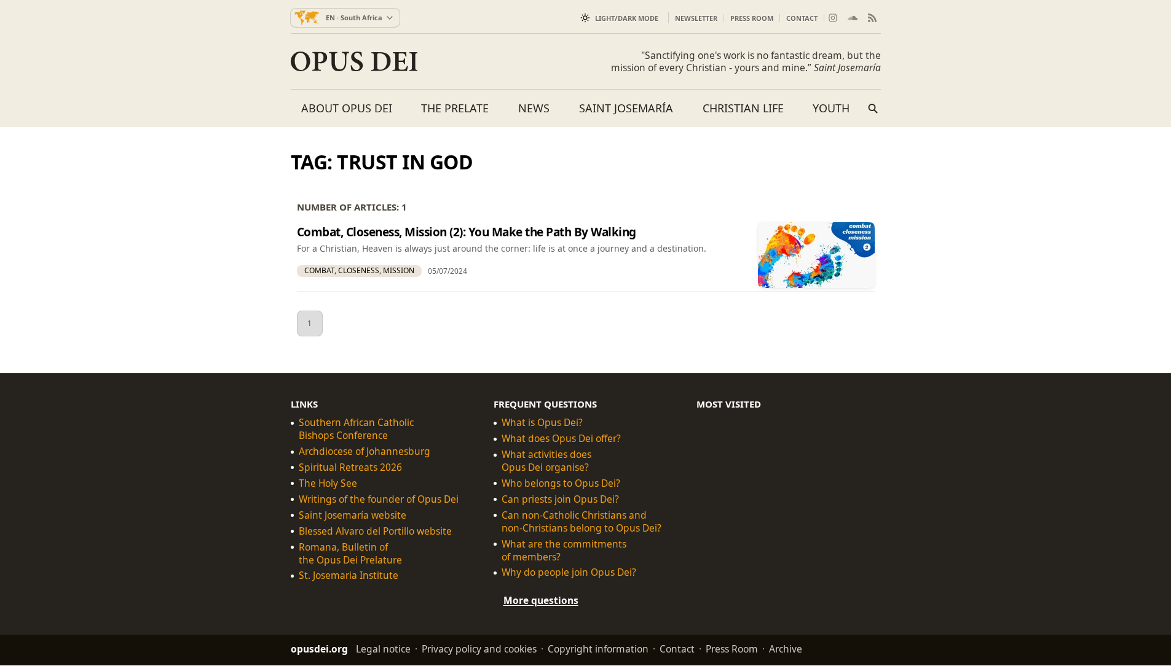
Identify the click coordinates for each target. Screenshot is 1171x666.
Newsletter (696, 18)
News (534, 108)
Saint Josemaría (626, 108)
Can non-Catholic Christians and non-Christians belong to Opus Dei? (581, 522)
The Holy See (328, 483)
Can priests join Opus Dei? (560, 499)
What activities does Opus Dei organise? (546, 461)
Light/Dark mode (626, 18)
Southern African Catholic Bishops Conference (356, 430)
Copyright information (598, 649)
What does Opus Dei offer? (561, 438)
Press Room (751, 18)
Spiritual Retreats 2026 (350, 467)
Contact (802, 18)
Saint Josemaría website (352, 515)
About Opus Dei (346, 108)
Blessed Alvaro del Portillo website (375, 531)
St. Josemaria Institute (348, 576)
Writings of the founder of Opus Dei (379, 499)
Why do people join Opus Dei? (569, 573)
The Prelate (455, 108)
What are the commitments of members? (564, 550)
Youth (831, 108)
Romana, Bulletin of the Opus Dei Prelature (350, 554)
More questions (540, 601)
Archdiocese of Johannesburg (364, 451)
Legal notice (383, 649)
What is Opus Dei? (542, 423)
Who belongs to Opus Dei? (561, 483)
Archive (785, 649)
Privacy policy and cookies (479, 649)
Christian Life (743, 108)
